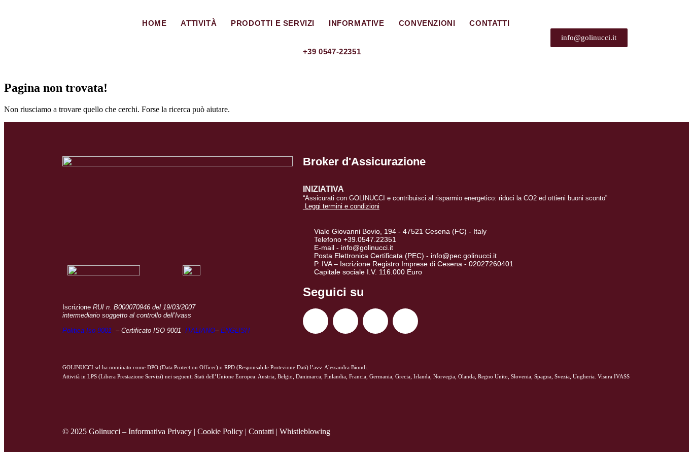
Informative (357, 23)
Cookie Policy (220, 431)
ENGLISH (235, 330)
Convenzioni (427, 23)
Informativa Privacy (160, 431)
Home (154, 23)
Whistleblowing (305, 431)
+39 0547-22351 (332, 51)
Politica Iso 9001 (88, 330)
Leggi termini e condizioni (342, 206)
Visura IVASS (614, 376)
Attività (199, 23)
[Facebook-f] (315, 321)
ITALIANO (200, 330)
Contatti (489, 23)
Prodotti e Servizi (273, 23)
